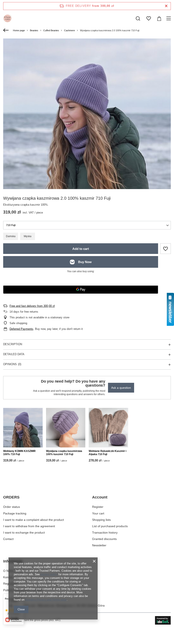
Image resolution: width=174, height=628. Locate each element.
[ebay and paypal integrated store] (163, 620)
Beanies (34, 30)
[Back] (6, 30)
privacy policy (49, 574)
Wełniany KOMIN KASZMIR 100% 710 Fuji (19, 453)
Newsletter (99, 545)
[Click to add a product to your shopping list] (165, 248)
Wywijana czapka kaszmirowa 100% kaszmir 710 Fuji (64, 453)
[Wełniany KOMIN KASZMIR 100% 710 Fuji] (23, 427)
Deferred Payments (21, 328)
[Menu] (169, 18)
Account (99, 497)
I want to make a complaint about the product (33, 519)
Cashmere (69, 30)
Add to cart (80, 249)
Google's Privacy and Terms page (46, 599)
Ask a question (121, 387)
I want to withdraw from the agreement (29, 526)
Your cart (98, 513)
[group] (87, 142)
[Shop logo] (7, 18)
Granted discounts (104, 539)
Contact (8, 539)
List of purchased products (110, 526)
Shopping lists (101, 519)
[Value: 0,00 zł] (159, 18)
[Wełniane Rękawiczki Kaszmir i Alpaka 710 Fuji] (108, 427)
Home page (19, 30)
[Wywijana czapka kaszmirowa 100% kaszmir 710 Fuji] (66, 427)
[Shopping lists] (148, 18)
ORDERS (11, 497)
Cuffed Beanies (51, 30)
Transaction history (105, 532)
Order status (11, 506)
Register (97, 506)
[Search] (138, 18)
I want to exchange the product (24, 532)
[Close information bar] (166, 6)
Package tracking (14, 513)
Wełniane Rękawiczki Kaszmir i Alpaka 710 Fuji (107, 453)
